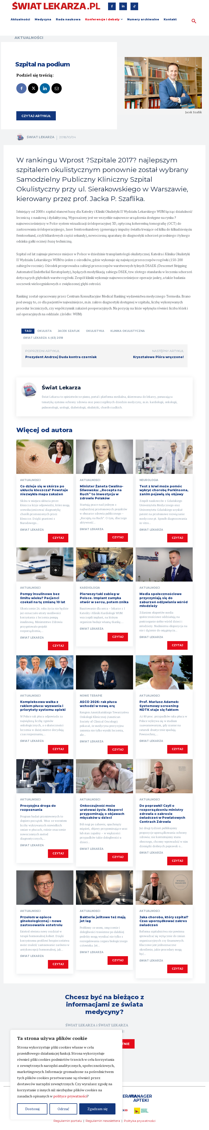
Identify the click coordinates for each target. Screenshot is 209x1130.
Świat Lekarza (40, 137)
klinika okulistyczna (127, 331)
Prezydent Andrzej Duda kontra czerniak (61, 357)
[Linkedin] (123, 6)
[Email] (56, 88)
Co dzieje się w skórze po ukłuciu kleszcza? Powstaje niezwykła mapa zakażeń (44, 490)
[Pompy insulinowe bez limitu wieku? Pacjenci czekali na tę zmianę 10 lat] (44, 564)
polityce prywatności (70, 1096)
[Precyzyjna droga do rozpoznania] (44, 776)
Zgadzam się (97, 1108)
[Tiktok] (134, 6)
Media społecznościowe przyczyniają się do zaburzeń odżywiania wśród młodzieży (163, 600)
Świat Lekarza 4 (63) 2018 (43, 338)
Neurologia (148, 480)
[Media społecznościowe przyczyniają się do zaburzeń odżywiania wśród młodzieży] (164, 564)
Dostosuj (32, 1108)
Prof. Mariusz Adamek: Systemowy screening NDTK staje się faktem (159, 706)
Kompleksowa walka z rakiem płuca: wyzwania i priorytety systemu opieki (43, 706)
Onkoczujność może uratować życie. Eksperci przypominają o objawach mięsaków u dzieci (102, 812)
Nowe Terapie (91, 696)
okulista (44, 331)
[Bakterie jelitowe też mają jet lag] (104, 887)
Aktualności (29, 37)
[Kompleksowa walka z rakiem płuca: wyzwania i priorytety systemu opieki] (44, 672)
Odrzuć (63, 1108)
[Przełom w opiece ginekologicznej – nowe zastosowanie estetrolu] (44, 887)
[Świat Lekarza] (21, 137)
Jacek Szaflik (69, 331)
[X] (33, 88)
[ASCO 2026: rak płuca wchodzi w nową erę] (104, 672)
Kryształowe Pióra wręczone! (158, 357)
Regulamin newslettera (103, 1121)
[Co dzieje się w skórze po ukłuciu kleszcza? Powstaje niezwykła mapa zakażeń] (44, 457)
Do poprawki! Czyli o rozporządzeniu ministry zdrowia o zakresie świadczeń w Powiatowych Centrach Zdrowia (162, 813)
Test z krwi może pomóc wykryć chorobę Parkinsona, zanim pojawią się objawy (163, 490)
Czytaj (58, 538)
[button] (194, 21)
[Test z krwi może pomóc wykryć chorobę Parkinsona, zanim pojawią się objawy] (164, 457)
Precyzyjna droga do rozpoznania (38, 808)
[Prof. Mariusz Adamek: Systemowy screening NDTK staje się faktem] (164, 672)
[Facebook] (112, 6)
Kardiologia (90, 588)
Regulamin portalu (68, 1121)
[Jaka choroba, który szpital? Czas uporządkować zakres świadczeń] (164, 887)
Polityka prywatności (139, 1121)
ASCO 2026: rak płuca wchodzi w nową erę (98, 704)
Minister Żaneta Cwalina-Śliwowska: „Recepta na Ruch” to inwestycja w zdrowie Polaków (101, 492)
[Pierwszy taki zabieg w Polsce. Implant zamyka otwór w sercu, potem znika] (104, 564)
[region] (66, 1075)
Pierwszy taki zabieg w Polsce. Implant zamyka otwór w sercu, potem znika (104, 598)
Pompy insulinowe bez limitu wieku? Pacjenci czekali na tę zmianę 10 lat (42, 598)
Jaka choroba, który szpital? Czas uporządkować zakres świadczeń (163, 921)
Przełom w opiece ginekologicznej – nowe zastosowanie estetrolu (41, 921)
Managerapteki (141, 1098)
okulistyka (95, 331)
